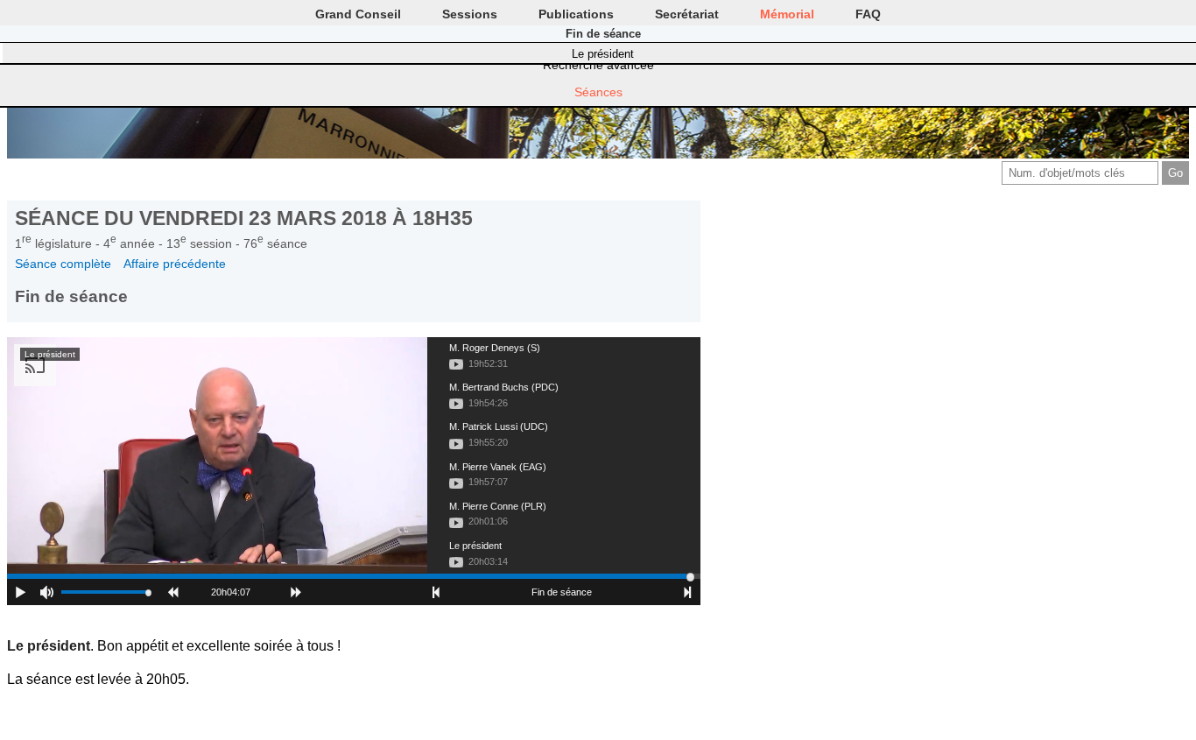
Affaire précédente (174, 264)
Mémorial (787, 14)
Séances (598, 92)
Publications (576, 14)
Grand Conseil (358, 14)
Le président (603, 53)
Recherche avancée (598, 65)
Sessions (469, 14)
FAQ (868, 14)
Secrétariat (687, 14)
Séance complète (63, 264)
